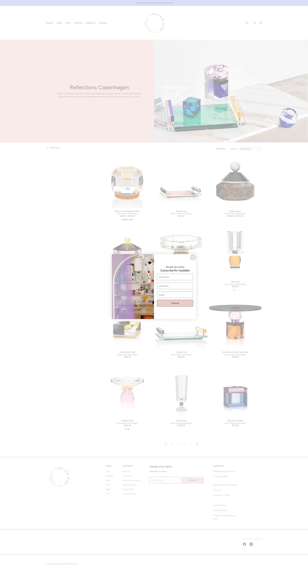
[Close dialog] (193, 257)
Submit (175, 303)
